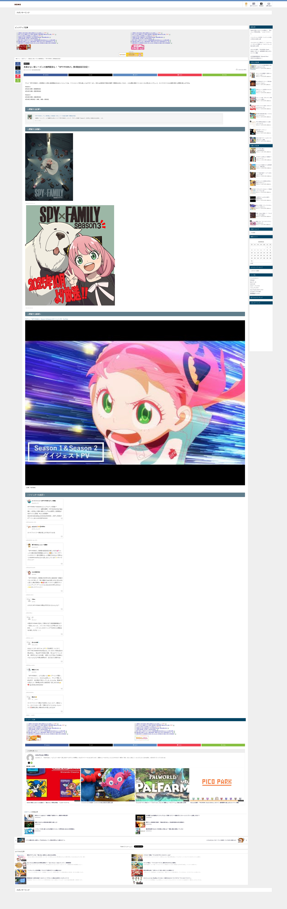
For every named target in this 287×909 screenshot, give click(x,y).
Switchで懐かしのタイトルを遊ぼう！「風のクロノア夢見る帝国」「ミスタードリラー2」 (261, 32)
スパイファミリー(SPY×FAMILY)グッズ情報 (44, 500)
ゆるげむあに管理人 (242, 69)
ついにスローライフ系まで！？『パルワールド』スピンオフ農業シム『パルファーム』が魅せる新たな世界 (261, 44)
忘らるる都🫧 (35, 642)
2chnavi (252, 280)
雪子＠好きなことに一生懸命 (39, 544)
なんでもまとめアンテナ (256, 289)
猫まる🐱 (34, 697)
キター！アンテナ (255, 285)
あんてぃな (253, 282)
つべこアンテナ (254, 287)
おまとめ (252, 284)
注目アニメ (26, 63)
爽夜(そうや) (35, 669)
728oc (33, 599)
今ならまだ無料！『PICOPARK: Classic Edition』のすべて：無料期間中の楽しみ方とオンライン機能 (261, 51)
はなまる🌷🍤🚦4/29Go (38, 526)
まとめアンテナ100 (255, 291)
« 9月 (251, 263)
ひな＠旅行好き (36, 572)
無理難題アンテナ (255, 293)
